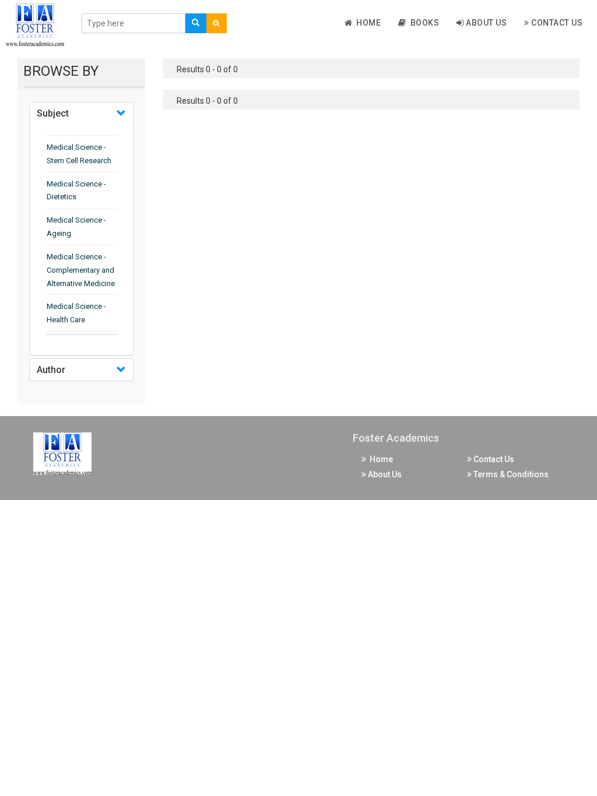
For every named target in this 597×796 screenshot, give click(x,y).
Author (51, 369)
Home (366, 22)
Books (423, 22)
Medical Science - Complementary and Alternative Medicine (81, 270)
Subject (53, 113)
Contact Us (556, 22)
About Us (485, 22)
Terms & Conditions (510, 474)
